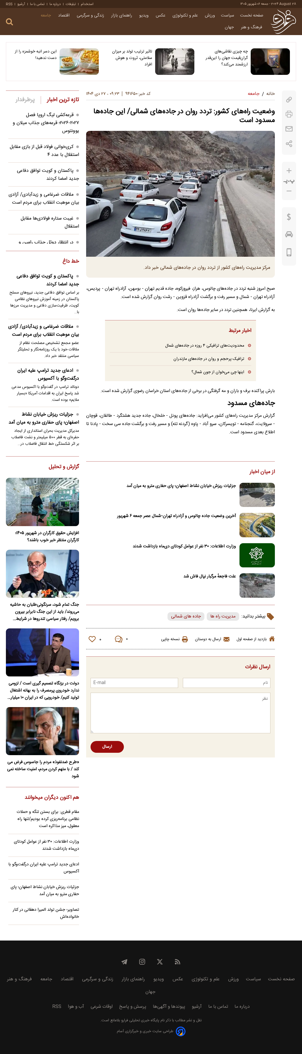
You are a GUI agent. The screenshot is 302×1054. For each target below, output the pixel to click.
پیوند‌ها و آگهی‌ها (169, 1006)
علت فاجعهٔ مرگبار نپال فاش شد (209, 576)
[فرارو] (283, 21)
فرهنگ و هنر (252, 27)
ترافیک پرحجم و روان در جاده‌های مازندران (208, 358)
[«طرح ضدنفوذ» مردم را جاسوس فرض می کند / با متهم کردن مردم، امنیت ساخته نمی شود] (42, 731)
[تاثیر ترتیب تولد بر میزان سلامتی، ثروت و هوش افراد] (174, 61)
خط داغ (71, 261)
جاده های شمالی (186, 616)
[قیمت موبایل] (289, 254)
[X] (159, 961)
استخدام (87, 4)
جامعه (46, 15)
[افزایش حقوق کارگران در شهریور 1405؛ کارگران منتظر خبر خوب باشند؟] (42, 502)
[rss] (177, 961)
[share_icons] (289, 144)
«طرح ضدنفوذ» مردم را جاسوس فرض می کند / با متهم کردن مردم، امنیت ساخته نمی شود (43, 769)
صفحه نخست (251, 15)
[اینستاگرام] (142, 961)
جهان (230, 27)
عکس (161, 15)
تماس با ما (37, 4)
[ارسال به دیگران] (289, 129)
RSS (9, 4)
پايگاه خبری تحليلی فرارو (139, 1020)
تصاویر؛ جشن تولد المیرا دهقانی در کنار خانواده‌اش (46, 913)
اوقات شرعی (102, 1006)
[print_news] (289, 114)
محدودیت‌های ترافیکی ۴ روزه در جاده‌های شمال (204, 345)
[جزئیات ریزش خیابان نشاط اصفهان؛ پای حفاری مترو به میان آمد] (257, 495)
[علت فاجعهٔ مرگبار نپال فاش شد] (257, 585)
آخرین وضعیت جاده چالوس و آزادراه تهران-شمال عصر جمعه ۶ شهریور (176, 516)
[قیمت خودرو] (289, 236)
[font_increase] (289, 171)
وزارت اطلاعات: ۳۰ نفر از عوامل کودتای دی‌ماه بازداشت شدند (184, 546)
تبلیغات (71, 4)
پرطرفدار (25, 100)
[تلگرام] (124, 961)
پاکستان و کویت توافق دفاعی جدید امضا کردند (48, 175)
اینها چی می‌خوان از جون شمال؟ (217, 372)
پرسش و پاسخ (132, 1006)
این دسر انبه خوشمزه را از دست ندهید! (36, 54)
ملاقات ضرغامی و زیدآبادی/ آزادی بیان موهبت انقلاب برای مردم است (44, 199)
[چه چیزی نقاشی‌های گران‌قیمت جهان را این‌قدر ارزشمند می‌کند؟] (270, 61)
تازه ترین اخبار (63, 100)
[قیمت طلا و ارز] (289, 218)
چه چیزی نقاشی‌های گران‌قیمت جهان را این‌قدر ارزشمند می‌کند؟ (227, 58)
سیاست (227, 15)
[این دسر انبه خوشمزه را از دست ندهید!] (79, 61)
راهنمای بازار (122, 15)
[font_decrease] (289, 191)
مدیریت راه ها (223, 616)
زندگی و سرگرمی (91, 15)
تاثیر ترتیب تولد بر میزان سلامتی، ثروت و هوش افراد (132, 58)
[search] (9, 22)
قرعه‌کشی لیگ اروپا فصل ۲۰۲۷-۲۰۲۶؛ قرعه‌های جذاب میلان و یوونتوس (46, 123)
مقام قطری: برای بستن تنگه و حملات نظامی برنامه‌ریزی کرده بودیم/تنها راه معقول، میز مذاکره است (48, 819)
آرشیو (21, 4)
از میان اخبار (262, 472)
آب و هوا (76, 1006)
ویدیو (144, 15)
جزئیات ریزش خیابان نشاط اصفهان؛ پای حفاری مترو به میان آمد (181, 486)
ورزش (210, 15)
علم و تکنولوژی (186, 15)
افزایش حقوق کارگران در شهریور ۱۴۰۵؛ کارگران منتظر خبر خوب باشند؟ (47, 537)
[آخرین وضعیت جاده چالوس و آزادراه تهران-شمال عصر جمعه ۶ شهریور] (257, 525)
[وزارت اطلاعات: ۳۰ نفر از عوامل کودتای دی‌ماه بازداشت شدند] (257, 555)
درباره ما (55, 4)
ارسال (107, 746)
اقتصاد (64, 15)
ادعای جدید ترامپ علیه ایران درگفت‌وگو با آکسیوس (48, 375)
